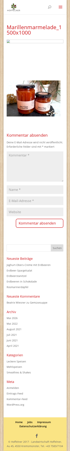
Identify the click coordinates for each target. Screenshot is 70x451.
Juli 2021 (12, 334)
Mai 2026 (12, 318)
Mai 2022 (12, 323)
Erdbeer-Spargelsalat (19, 270)
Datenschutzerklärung (33, 426)
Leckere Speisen (16, 361)
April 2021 (13, 345)
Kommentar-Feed (17, 399)
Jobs (29, 422)
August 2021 (14, 329)
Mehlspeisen (14, 367)
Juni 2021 (12, 340)
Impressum (44, 422)
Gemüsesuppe (38, 302)
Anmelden (13, 388)
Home (19, 422)
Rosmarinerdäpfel (17, 287)
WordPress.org (15, 404)
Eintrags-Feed (15, 393)
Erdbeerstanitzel (17, 276)
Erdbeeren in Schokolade (22, 281)
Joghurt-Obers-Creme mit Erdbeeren (29, 265)
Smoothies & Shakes (19, 372)
